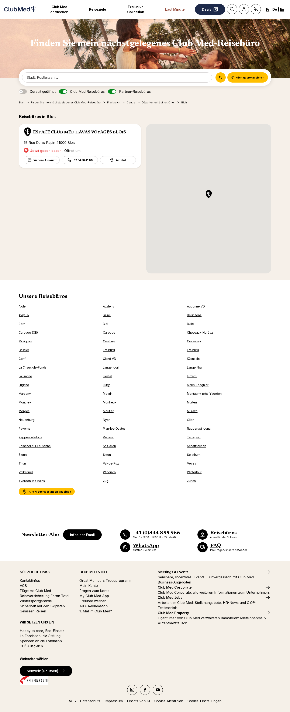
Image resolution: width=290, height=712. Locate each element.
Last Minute (175, 9)
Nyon (106, 420)
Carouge (109, 332)
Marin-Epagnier (197, 385)
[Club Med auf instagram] (132, 690)
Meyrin (108, 393)
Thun (22, 463)
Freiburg (109, 350)
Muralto (192, 411)
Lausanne (25, 376)
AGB (23, 585)
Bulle (190, 324)
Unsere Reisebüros (43, 296)
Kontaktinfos (30, 580)
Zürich (191, 481)
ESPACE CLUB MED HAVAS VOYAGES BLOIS (79, 132)
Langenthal (194, 367)
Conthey (109, 341)
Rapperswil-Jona (199, 428)
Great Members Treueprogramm (105, 580)
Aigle (22, 306)
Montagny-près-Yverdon (204, 393)
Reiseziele (97, 9)
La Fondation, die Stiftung (40, 636)
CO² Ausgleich (31, 646)
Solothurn (193, 454)
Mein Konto (88, 585)
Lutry (106, 385)
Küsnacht (193, 358)
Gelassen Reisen (33, 611)
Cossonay (194, 341)
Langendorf (111, 367)
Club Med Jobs (170, 597)
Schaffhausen (196, 446)
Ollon (190, 420)
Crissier (24, 350)
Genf (22, 358)
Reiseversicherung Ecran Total (44, 596)
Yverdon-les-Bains (32, 481)
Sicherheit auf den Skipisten (42, 606)
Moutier (108, 411)
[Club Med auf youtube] (158, 690)
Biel (105, 324)
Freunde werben (92, 601)
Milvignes (25, 341)
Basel (107, 315)
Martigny (25, 393)
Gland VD (109, 358)
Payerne (25, 428)
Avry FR (24, 315)
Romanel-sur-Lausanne (35, 446)
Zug (105, 481)
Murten (192, 402)
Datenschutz (90, 701)
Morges (24, 411)
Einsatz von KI (138, 701)
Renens (108, 437)
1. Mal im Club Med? (95, 611)
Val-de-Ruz (111, 463)
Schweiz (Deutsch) (42, 671)
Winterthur (194, 472)
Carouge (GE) (28, 332)
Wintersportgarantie (36, 601)
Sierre (23, 454)
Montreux (109, 402)
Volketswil (26, 472)
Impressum (114, 701)
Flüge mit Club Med (35, 591)
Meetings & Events (173, 572)
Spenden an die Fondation (41, 641)
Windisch (109, 472)
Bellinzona (194, 315)
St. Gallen (109, 446)
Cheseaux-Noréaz (200, 332)
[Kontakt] (256, 9)
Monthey (25, 402)
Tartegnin (193, 437)
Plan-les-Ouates (114, 428)
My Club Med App (94, 596)
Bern (22, 324)
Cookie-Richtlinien (168, 701)
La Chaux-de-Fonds (32, 367)
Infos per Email (82, 535)
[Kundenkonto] (244, 9)
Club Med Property (173, 613)
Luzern (192, 376)
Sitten (107, 454)
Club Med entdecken (59, 9)
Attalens (108, 306)
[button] (208, 194)
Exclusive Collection (135, 9)
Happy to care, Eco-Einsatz (42, 631)
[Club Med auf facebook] (145, 690)
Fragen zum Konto (94, 591)
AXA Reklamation (93, 606)
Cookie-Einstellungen (204, 701)
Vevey (191, 463)
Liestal (107, 376)
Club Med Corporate (175, 587)
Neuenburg (27, 420)
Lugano (24, 385)
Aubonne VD (196, 306)
